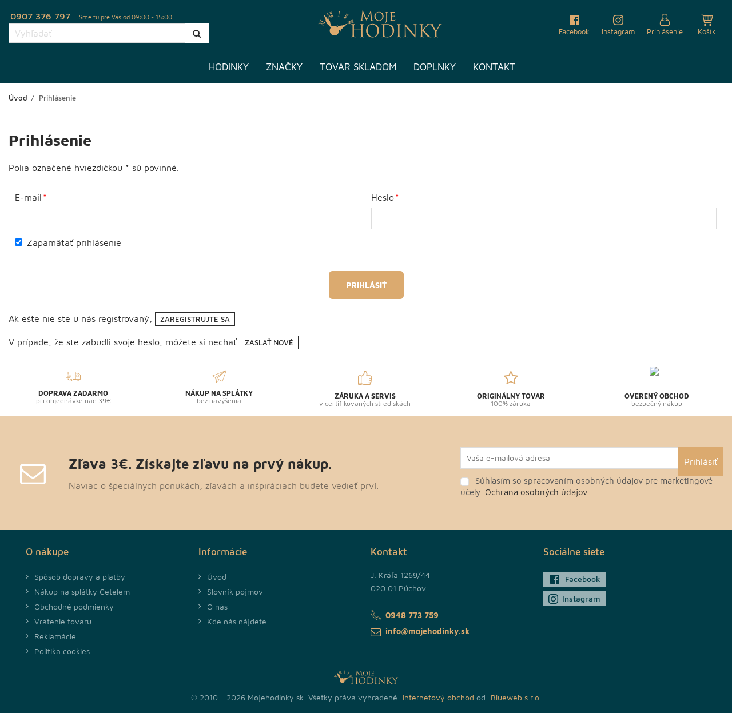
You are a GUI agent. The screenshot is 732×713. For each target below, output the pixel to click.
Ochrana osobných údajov (536, 492)
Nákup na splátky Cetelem (82, 591)
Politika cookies (62, 651)
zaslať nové (269, 342)
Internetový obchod (438, 697)
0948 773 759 (412, 615)
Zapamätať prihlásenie (74, 242)
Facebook (582, 579)
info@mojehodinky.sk (427, 631)
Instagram (581, 598)
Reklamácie (55, 636)
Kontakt (494, 67)
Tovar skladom (358, 67)
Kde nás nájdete (236, 621)
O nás (217, 606)
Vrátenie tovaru (63, 621)
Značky (284, 67)
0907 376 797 (40, 16)
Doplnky (434, 67)
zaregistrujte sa (195, 319)
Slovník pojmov (235, 591)
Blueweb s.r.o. (516, 697)
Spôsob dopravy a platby (79, 576)
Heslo (382, 197)
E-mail (28, 197)
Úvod (216, 576)
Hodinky (229, 67)
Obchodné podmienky (74, 606)
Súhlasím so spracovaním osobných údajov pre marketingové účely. (586, 486)
